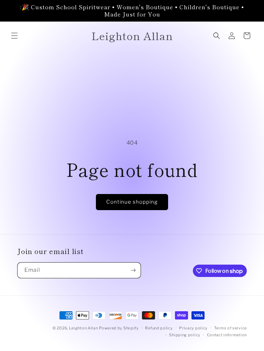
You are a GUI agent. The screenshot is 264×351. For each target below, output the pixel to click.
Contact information (227, 334)
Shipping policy (184, 334)
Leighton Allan (83, 328)
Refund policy (159, 328)
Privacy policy (193, 328)
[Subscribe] (133, 270)
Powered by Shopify (119, 328)
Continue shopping (132, 202)
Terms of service (230, 328)
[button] (14, 35)
